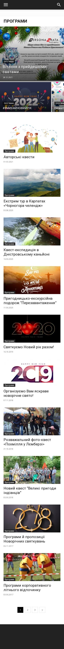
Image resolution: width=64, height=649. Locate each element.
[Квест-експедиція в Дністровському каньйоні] (32, 231)
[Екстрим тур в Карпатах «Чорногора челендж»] (32, 183)
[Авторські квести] (32, 139)
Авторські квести (19, 157)
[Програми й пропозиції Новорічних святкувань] (32, 518)
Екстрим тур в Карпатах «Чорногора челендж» (24, 203)
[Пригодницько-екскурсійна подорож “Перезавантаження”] (32, 280)
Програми (9, 62)
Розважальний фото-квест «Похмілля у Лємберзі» (27, 442)
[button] (5, 5)
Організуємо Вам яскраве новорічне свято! (26, 393)
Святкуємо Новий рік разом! (29, 347)
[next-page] (42, 610)
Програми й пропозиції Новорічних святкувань (24, 539)
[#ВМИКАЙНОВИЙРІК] (25, 101)
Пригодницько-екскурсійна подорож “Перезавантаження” (30, 300)
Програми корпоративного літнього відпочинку (27, 587)
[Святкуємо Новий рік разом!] (32, 329)
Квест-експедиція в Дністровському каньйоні (27, 252)
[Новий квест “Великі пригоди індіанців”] (32, 470)
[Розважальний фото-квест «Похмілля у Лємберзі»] (32, 421)
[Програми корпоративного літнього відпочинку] (32, 567)
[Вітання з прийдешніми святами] (32, 53)
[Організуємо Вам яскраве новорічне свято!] (32, 373)
